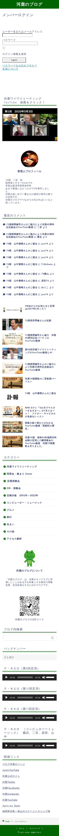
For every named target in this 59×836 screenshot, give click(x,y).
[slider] (50, 677)
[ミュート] (43, 677)
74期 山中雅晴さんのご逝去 (21, 244)
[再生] (6, 677)
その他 (10, 531)
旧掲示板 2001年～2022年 (22, 495)
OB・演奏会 (14, 488)
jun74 (44, 244)
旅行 (9, 517)
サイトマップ (35, 828)
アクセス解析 (14, 538)
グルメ (10, 509)
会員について (10, 69)
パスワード (9, 40)
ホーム (21, 828)
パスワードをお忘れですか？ (19, 65)
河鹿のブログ (30, 4)
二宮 (39, 227)
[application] (29, 677)
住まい (10, 524)
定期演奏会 (13, 481)
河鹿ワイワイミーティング (22, 466)
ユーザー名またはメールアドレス (22, 31)
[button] (29, 124)
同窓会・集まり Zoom (19, 473)
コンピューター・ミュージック (24, 502)
